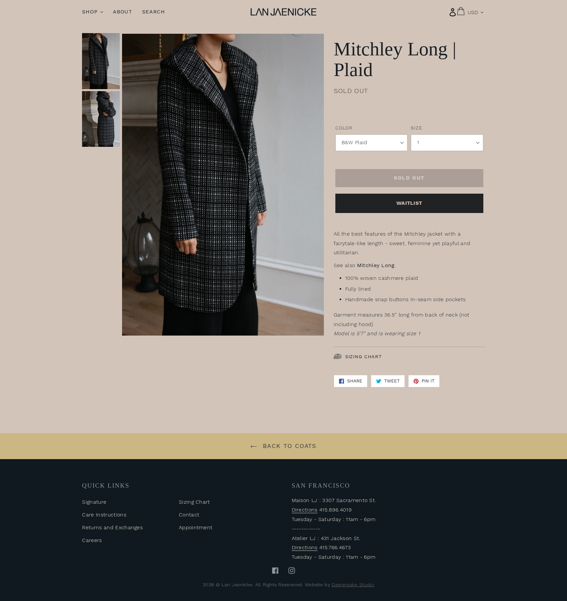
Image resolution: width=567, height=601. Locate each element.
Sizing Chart (363, 356)
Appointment (196, 527)
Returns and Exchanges (112, 527)
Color (343, 127)
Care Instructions (104, 515)
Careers (92, 540)
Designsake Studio (353, 584)
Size (416, 127)
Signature (94, 502)
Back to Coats (288, 445)
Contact (189, 515)
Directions (305, 510)
